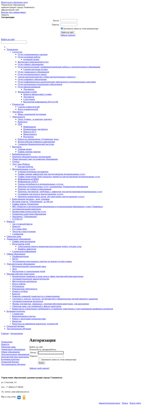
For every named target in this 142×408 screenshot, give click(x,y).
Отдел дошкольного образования (33, 72)
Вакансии (16, 321)
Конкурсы (22, 122)
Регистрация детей (21, 244)
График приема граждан (29, 151)
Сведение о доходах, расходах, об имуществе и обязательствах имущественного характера (55, 299)
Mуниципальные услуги (23, 169)
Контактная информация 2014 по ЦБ (40, 102)
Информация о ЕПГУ (28, 181)
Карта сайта (135, 403)
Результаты (28, 136)
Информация (29, 127)
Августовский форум (22, 224)
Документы (28, 89)
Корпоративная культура (24, 316)
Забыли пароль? (68, 35)
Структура (17, 52)
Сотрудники (29, 99)
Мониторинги (30, 134)
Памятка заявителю (27, 249)
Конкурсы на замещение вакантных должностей (35, 324)
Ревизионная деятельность (24, 289)
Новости (11, 221)
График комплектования (23, 241)
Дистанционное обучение (19, 329)
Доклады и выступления (24, 231)
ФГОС (15, 259)
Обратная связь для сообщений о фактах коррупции (36, 306)
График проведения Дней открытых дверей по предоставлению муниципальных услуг (59, 176)
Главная (5, 333)
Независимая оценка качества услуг (29, 211)
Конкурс (16, 294)
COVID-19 (17, 219)
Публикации (18, 286)
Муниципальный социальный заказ (29, 266)
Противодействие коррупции (21, 274)
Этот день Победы (21, 164)
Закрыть (5, 15)
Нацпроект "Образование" (24, 216)
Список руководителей (29, 107)
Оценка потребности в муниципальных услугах (40, 184)
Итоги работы (19, 284)
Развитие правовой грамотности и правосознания (35, 296)
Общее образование (16, 254)
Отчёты (15, 161)
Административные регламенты (33, 171)
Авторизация (16, 333)
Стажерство (17, 314)
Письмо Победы (25, 166)
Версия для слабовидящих (13, 12)
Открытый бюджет (16, 326)
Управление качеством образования (29, 214)
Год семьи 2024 (19, 229)
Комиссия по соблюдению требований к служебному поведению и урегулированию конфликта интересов (62, 309)
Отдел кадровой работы (29, 57)
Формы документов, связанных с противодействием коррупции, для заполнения (50, 304)
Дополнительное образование (21, 264)
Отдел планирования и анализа (32, 54)
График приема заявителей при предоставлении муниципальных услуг (51, 174)
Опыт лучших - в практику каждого (35, 119)
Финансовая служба (27, 92)
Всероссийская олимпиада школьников (36, 141)
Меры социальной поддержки (32, 114)
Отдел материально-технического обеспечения (40, 84)
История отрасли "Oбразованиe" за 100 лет (32, 201)
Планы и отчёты (20, 291)
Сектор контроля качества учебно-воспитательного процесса (46, 77)
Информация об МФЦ (28, 179)
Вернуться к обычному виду (14, 2)
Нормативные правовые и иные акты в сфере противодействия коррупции (47, 276)
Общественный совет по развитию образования (35, 159)
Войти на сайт (8, 39)
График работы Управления (25, 204)
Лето (14, 269)
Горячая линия (24, 149)
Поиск (125, 403)
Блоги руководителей (28, 109)
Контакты (16, 146)
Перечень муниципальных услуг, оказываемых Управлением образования (53, 186)
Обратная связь (14, 236)
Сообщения (17, 234)
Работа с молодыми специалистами (29, 319)
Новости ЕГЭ (29, 132)
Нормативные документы (35, 129)
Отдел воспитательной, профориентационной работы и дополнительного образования (59, 67)
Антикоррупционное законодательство (30, 279)
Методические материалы (24, 281)
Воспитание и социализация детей (28, 271)
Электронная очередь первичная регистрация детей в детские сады (49, 246)
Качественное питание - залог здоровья (30, 199)
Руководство (18, 104)
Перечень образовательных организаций (31, 156)
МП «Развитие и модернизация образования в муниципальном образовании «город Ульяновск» (57, 206)
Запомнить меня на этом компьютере (80, 28)
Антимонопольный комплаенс (26, 209)
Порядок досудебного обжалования (34, 189)
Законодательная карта (109, 403)
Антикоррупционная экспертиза (27, 301)
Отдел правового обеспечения (32, 79)
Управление (12, 49)
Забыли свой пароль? (39, 368)
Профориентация (20, 256)
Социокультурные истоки (35, 69)
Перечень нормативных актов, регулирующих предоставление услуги (51, 196)
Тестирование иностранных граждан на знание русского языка (42, 261)
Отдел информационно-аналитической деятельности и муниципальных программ (57, 82)
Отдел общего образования (30, 64)
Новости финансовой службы (37, 94)
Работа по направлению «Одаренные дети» (38, 139)
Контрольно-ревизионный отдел (33, 62)
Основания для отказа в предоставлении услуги (40, 194)
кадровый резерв (31, 59)
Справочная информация (24, 251)
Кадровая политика (16, 311)
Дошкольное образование (19, 239)
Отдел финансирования (29, 87)
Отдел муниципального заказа (32, 74)
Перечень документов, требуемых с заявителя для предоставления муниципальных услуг (60, 191)
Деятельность (18, 117)
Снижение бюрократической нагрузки (36, 144)
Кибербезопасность (21, 154)
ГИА (20, 124)
